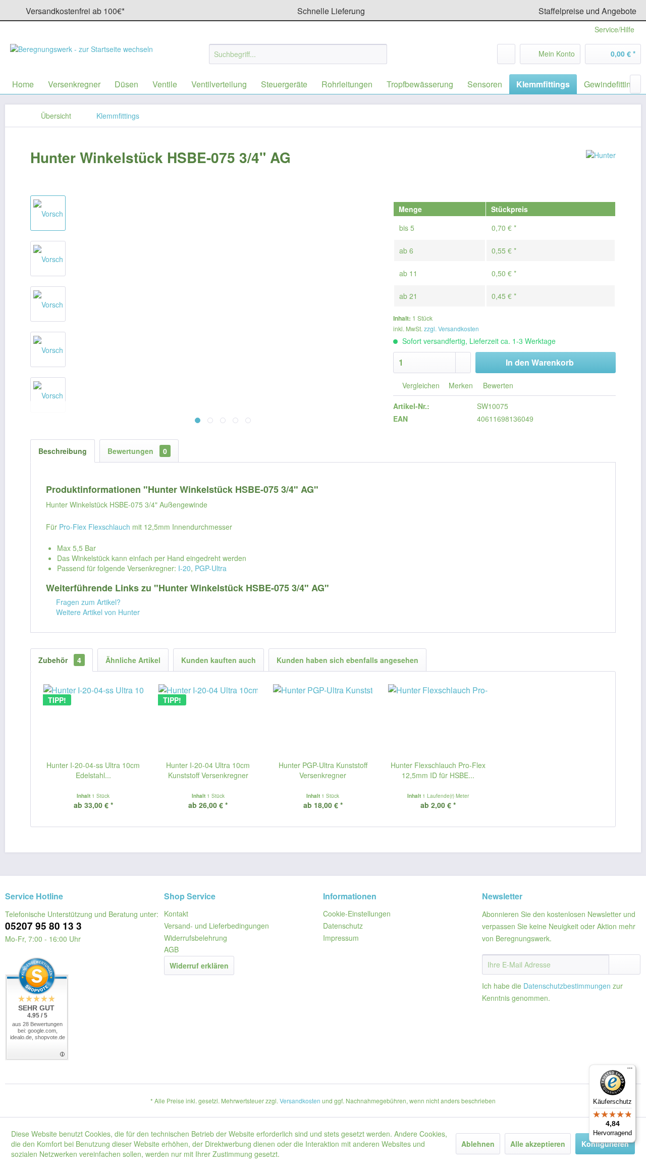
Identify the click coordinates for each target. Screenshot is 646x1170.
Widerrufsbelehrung (195, 938)
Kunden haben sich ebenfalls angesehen (347, 660)
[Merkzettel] (506, 54)
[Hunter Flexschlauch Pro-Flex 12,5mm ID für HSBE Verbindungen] (438, 719)
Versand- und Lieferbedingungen (216, 926)
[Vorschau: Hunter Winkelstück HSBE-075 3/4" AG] (48, 213)
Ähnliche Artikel (132, 660)
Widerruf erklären (199, 965)
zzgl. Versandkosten (451, 328)
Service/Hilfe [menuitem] (614, 29)
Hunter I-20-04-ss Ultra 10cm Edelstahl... (93, 770)
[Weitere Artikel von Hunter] (601, 167)
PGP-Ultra (211, 568)
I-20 (184, 568)
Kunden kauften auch (218, 660)
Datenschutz (343, 926)
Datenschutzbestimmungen (567, 986)
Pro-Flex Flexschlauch (94, 527)
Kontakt (176, 913)
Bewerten (497, 385)
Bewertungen (137, 451)
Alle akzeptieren (537, 1144)
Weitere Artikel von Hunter (97, 612)
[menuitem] (298, 54)
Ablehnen (478, 1144)
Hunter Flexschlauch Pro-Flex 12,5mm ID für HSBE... (438, 770)
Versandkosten (300, 1100)
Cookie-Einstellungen (357, 913)
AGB (171, 949)
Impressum (341, 938)
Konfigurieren (605, 1144)
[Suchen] (377, 54)
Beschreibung (62, 451)
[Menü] (630, 1070)
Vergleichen (420, 385)
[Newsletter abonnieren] (624, 964)
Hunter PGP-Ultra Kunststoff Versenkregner (323, 770)
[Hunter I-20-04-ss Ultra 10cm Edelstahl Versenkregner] (93, 719)
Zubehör (59, 660)
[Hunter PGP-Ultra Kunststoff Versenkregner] (323, 719)
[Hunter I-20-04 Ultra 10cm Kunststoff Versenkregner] (208, 719)
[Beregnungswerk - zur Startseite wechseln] (81, 56)
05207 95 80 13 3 (43, 926)
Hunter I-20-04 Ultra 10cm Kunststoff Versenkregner (208, 770)
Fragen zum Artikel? (87, 602)
